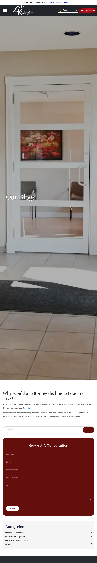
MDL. (27, 408)
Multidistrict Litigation (15, 536)
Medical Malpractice (14, 532)
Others (8, 544)
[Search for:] (43, 430)
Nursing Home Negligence (16, 540)
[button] (5, 10)
